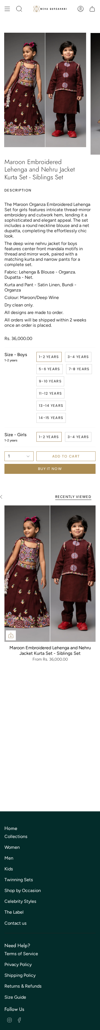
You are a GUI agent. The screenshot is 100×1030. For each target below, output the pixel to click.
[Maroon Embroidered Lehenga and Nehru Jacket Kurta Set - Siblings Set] (50, 573)
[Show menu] (7, 8)
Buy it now (50, 468)
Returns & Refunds (23, 986)
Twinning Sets (18, 879)
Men (8, 858)
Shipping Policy (20, 975)
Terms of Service (21, 953)
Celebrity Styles (20, 901)
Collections (16, 836)
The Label (14, 912)
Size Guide (15, 997)
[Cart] (92, 8)
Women (12, 847)
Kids (8, 868)
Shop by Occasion (22, 890)
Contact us (15, 923)
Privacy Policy (18, 964)
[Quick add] (11, 635)
